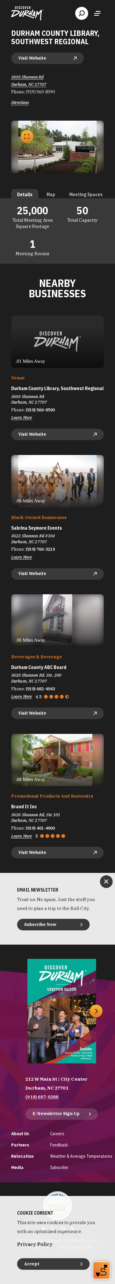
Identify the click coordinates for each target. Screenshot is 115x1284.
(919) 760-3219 (40, 549)
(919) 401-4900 (40, 828)
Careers (57, 1133)
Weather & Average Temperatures (81, 1156)
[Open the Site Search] (81, 13)
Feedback (59, 1145)
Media (17, 1167)
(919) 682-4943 (40, 688)
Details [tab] (24, 194)
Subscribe (59, 1167)
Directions (20, 102)
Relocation (22, 1156)
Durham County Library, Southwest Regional (57, 388)
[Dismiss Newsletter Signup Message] (106, 881)
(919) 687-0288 (41, 1097)
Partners (20, 1145)
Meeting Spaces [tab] (86, 194)
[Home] (27, 13)
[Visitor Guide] (61, 1011)
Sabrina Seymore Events (36, 528)
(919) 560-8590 (40, 92)
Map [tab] (51, 194)
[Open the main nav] (97, 13)
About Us (20, 1133)
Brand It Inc (24, 806)
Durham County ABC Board (38, 667)
